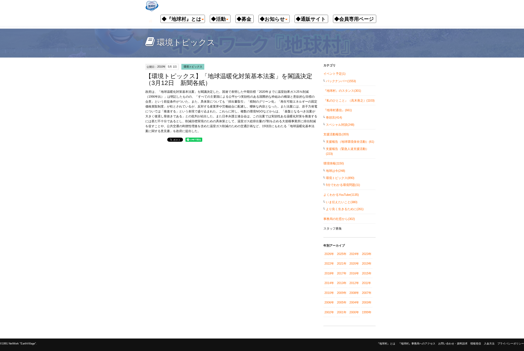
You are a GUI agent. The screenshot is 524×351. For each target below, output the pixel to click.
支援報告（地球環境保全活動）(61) (350, 141)
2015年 (367, 273)
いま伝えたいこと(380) (341, 202)
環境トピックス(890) (340, 178)
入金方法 (489, 343)
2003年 (367, 302)
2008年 (354, 292)
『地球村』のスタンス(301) (342, 90)
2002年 (329, 312)
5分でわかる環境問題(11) (343, 185)
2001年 (342, 312)
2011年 (366, 283)
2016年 (354, 273)
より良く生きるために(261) (345, 209)
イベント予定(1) (334, 73)
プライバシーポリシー (510, 343)
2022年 (329, 263)
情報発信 (475, 343)
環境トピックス (193, 66)
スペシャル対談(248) (340, 124)
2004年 (354, 302)
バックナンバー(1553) (341, 81)
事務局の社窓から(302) (339, 219)
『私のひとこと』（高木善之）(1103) (349, 100)
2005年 (342, 302)
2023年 (367, 254)
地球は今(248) (335, 170)
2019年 (367, 263)
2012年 (354, 283)
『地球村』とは (386, 343)
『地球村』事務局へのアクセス (416, 343)
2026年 (329, 254)
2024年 (354, 254)
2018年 (329, 273)
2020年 (354, 263)
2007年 (367, 292)
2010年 (329, 292)
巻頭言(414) (334, 117)
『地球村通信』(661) (337, 110)
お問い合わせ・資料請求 (453, 343)
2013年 (342, 283)
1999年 (367, 312)
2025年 (342, 254)
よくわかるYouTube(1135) (341, 194)
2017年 (342, 273)
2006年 (329, 302)
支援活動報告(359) (336, 134)
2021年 (342, 263)
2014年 (329, 283)
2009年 (342, 292)
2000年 (354, 312)
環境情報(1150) (333, 163)
